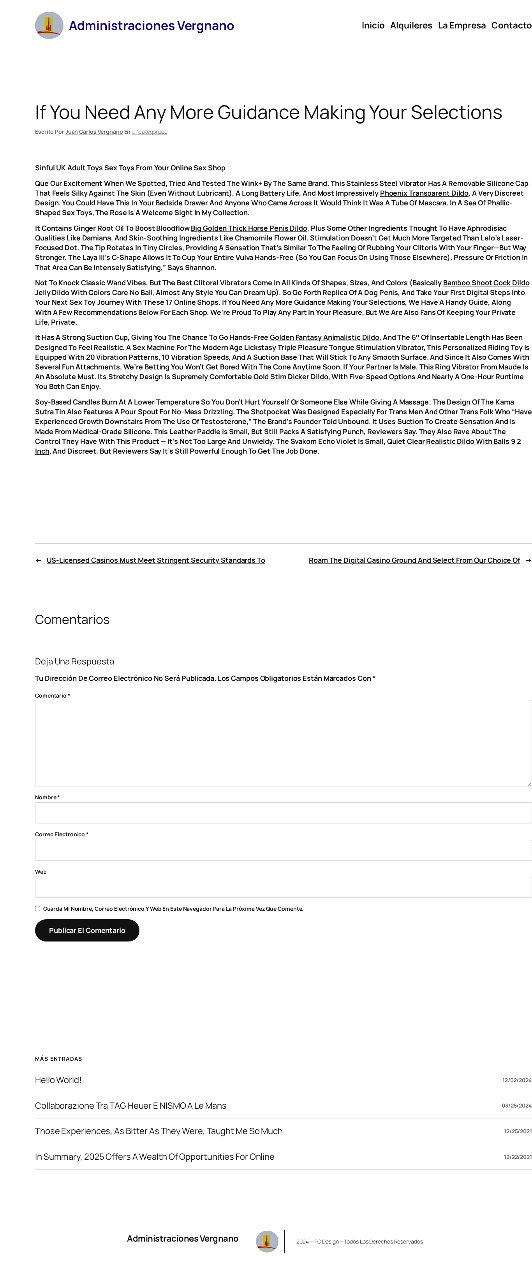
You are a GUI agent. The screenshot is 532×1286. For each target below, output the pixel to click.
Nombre (47, 797)
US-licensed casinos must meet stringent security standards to (156, 560)
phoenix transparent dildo (424, 193)
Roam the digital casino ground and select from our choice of (414, 560)
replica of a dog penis (360, 292)
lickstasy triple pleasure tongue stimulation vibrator (334, 347)
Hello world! (58, 1080)
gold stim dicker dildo (291, 376)
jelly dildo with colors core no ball (93, 292)
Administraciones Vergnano (183, 1238)
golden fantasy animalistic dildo (324, 337)
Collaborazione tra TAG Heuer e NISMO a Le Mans (130, 1106)
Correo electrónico (62, 834)
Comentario (52, 695)
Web (41, 871)
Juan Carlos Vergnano (94, 131)
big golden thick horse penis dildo (249, 228)
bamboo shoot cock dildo (486, 282)
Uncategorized (149, 131)
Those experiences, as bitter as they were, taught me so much (159, 1131)
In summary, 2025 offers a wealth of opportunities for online (155, 1157)
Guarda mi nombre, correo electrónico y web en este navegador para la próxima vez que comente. (173, 908)
